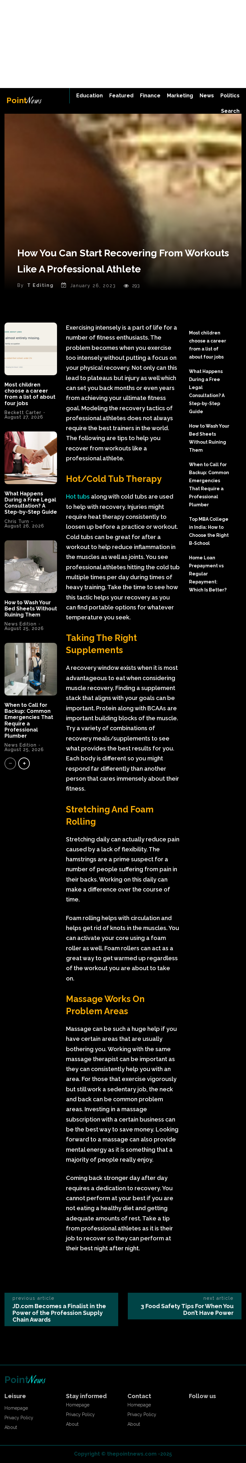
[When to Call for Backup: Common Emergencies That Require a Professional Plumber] (30, 669)
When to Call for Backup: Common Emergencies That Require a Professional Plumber (28, 720)
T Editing (40, 285)
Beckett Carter (22, 412)
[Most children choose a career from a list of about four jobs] (30, 349)
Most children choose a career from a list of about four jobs (29, 394)
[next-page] (24, 763)
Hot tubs (78, 496)
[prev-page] (10, 763)
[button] (230, 111)
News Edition (20, 745)
